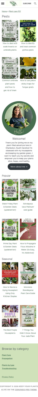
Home (4, 11)
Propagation (7, 358)
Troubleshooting (9, 368)
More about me (18, 166)
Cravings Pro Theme (26, 390)
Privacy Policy (8, 377)
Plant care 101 (15, 11)
